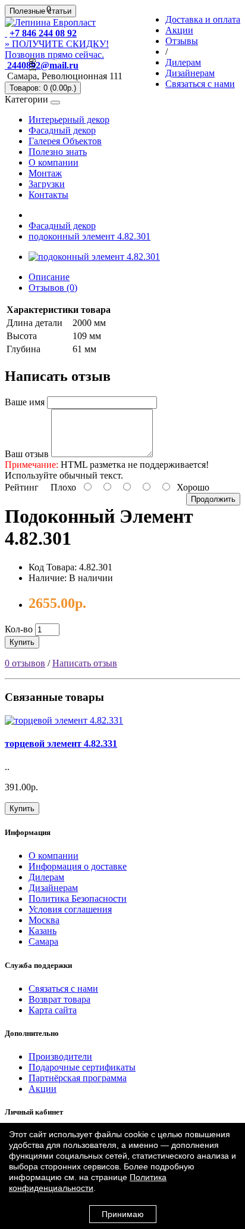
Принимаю (123, 1214)
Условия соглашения (70, 909)
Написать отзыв (84, 663)
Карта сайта (53, 1010)
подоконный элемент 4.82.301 (89, 236)
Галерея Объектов (65, 141)
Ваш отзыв (27, 454)
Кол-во (19, 629)
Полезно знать (58, 152)
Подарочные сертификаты (82, 1067)
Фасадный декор (62, 130)
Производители (60, 1056)
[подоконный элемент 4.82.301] (94, 257)
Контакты (48, 195)
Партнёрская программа (78, 1078)
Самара (43, 941)
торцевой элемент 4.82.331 (61, 743)
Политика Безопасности (78, 898)
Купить (22, 642)
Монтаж (45, 173)
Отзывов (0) (53, 288)
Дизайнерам (53, 888)
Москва (44, 920)
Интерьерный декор (69, 119)
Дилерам (46, 877)
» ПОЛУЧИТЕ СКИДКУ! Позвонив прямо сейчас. (57, 49)
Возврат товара (59, 999)
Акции (42, 1089)
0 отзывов (25, 663)
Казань (42, 931)
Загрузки (47, 184)
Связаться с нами (63, 988)
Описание (49, 277)
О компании (53, 162)
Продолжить (213, 499)
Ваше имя (25, 402)
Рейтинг (22, 487)
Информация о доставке (78, 866)
